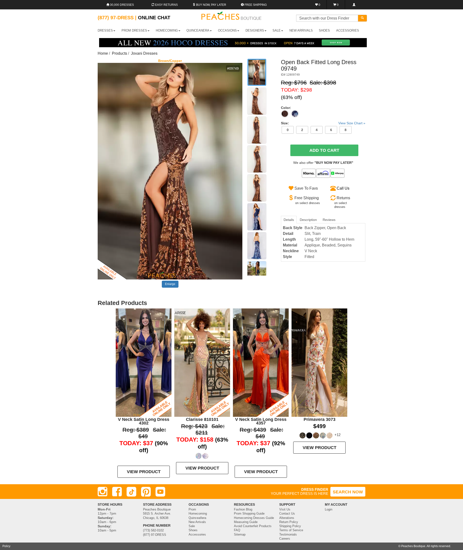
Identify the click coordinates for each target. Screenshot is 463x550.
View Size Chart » (351, 123)
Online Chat (154, 17)
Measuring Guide (246, 522)
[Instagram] (102, 492)
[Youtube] (160, 492)
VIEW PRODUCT (144, 471)
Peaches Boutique (413, 546)
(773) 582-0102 (153, 530)
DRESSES (105, 30)
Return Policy (288, 522)
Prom (192, 509)
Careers (284, 538)
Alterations (286, 518)
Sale (192, 526)
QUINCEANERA (197, 30)
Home (103, 53)
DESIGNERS (254, 30)
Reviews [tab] (329, 220)
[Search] (362, 18)
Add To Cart (324, 150)
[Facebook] (117, 492)
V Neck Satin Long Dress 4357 (260, 421)
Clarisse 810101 (202, 419)
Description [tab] (308, 220)
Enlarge (170, 284)
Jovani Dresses (144, 53)
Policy (6, 546)
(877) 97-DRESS (154, 535)
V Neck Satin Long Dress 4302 (143, 421)
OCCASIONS (227, 30)
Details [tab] (289, 220)
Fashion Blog (243, 509)
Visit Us (284, 509)
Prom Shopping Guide (249, 513)
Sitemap (239, 534)
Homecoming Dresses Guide (254, 518)
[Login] (354, 4)
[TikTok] (131, 492)
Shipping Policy (290, 526)
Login (328, 509)
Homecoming (198, 513)
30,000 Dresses (121, 5)
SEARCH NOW (348, 492)
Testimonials (288, 534)
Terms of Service (291, 530)
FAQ (237, 530)
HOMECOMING (167, 30)
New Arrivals (301, 30)
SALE (276, 30)
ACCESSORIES (347, 30)
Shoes (193, 530)
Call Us (343, 188)
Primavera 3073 (319, 419)
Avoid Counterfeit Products (253, 526)
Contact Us (287, 513)
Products (119, 53)
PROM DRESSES (134, 30)
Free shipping (255, 5)
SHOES (324, 30)
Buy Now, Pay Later (210, 5)
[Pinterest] (146, 492)
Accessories (197, 534)
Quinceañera (197, 518)
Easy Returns (166, 5)
